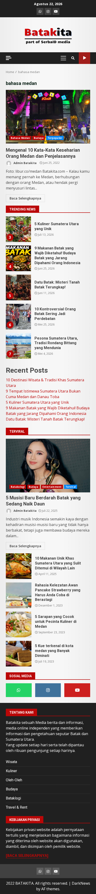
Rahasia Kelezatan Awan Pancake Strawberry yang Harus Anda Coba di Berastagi (18, 595)
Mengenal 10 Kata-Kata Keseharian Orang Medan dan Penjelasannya (48, 117)
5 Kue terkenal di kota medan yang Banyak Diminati (18, 653)
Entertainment (52, 486)
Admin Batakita (25, 163)
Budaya (39, 138)
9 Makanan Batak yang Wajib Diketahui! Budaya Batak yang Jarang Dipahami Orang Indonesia (18, 258)
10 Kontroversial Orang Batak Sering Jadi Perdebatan (18, 317)
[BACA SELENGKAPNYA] (27, 855)
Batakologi (18, 486)
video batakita (84, 58)
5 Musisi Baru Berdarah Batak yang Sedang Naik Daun (48, 465)
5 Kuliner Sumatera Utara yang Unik (18, 229)
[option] (48, 230)
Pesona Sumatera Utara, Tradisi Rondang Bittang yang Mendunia (18, 346)
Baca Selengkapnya (25, 198)
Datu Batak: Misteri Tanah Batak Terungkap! (18, 287)
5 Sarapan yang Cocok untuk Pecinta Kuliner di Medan (18, 624)
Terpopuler (55, 138)
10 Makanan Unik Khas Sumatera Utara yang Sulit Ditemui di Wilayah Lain (18, 566)
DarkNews (81, 883)
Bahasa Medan (20, 138)
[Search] (73, 58)
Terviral (70, 486)
